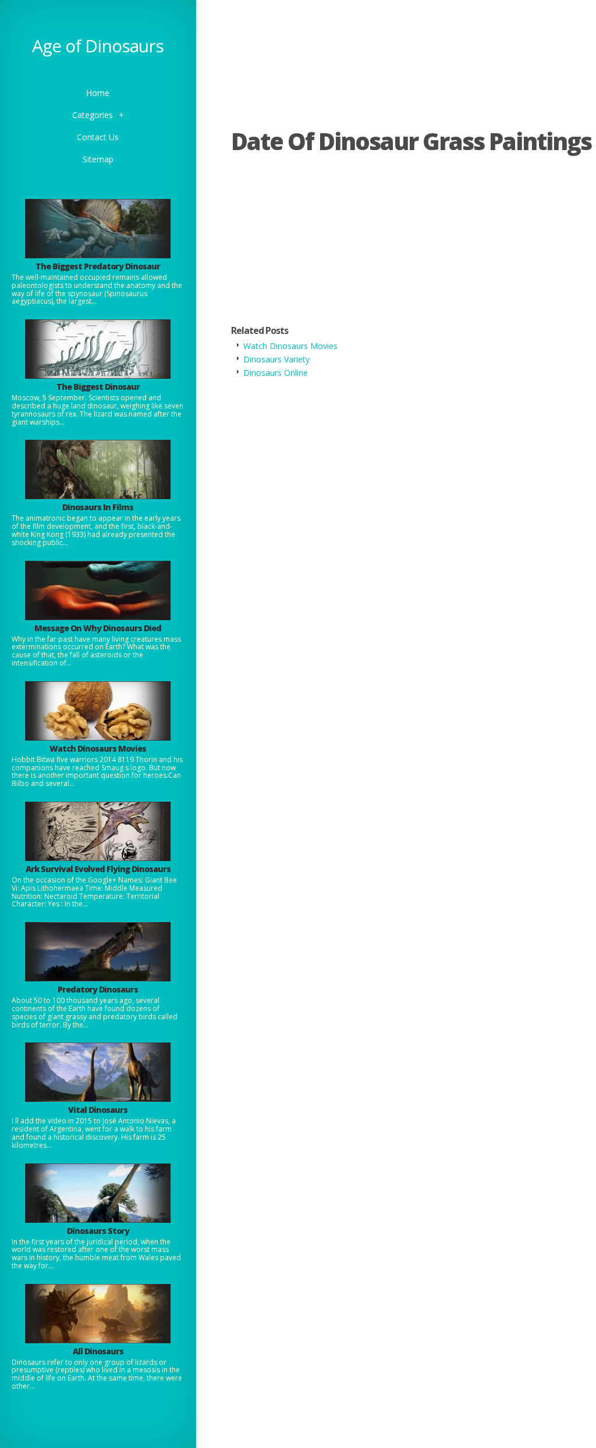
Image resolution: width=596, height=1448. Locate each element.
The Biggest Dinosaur (98, 386)
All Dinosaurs (98, 1351)
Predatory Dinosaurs (98, 989)
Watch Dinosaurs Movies (97, 748)
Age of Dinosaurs (98, 46)
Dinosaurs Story (98, 1230)
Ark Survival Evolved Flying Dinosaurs (98, 868)
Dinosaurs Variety (276, 359)
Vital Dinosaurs (97, 1109)
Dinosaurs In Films (97, 507)
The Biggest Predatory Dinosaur (98, 266)
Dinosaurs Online (275, 372)
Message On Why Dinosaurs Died (97, 628)
